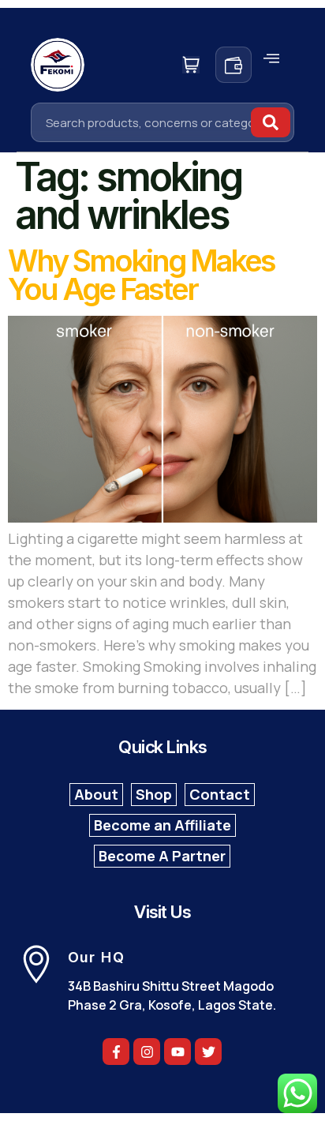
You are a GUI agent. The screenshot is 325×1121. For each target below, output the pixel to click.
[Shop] (154, 794)
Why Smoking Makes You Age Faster (141, 274)
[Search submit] (270, 122)
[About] (96, 794)
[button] (271, 59)
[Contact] (219, 794)
